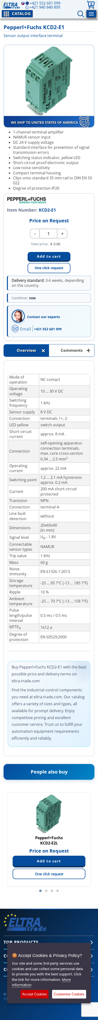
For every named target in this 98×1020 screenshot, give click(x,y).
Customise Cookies (69, 994)
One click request (49, 268)
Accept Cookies (34, 994)
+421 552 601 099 (48, 329)
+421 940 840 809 (44, 7)
